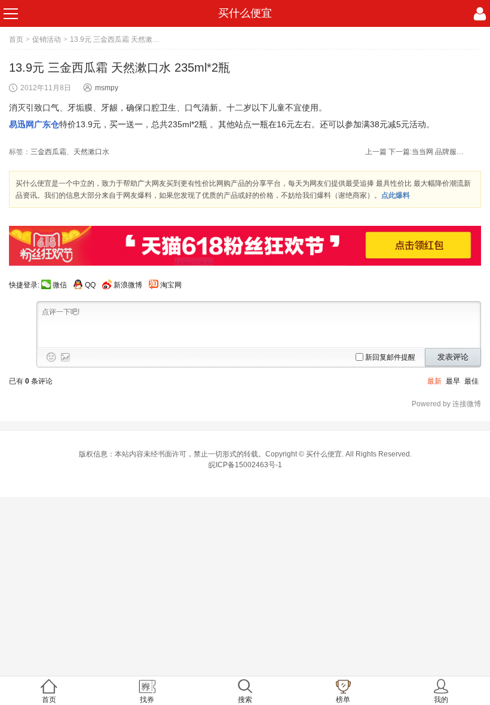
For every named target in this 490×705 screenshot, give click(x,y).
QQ (90, 285)
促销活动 (46, 39)
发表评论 (452, 356)
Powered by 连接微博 (446, 404)
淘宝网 (171, 285)
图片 (66, 357)
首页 (16, 39)
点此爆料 (395, 195)
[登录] (480, 14)
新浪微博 (128, 285)
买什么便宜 (245, 13)
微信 (60, 285)
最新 (434, 381)
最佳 (471, 381)
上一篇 (376, 152)
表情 (51, 357)
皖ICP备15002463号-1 (245, 465)
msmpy (106, 88)
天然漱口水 (91, 152)
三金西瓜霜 (48, 152)
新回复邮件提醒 (390, 357)
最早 (453, 381)
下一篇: (427, 152)
